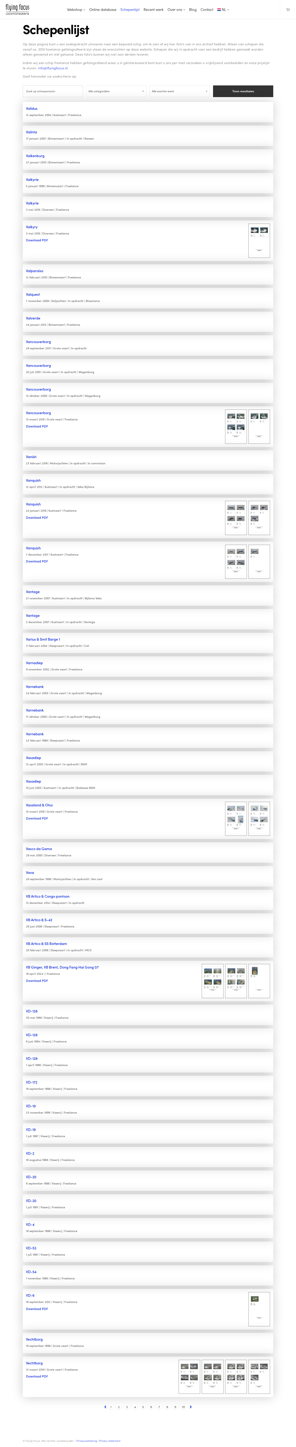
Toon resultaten (243, 91)
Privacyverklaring (87, 1440)
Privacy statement (110, 1440)
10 (183, 1407)
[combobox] (116, 91)
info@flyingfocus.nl (53, 68)
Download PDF (37, 240)
